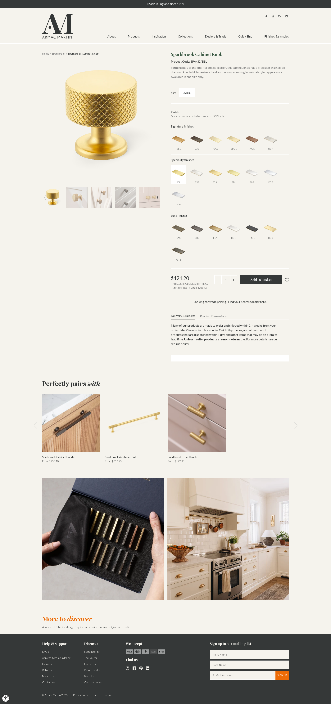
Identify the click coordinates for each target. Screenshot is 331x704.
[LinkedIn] (147, 668)
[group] (71, 428)
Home (45, 53)
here (263, 301)
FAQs (45, 651)
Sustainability (91, 651)
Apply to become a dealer (56, 657)
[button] (157, 197)
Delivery (47, 664)
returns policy (180, 344)
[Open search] (266, 16)
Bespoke (89, 676)
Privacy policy (80, 695)
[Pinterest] (141, 668)
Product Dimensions (213, 316)
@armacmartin (120, 627)
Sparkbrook (58, 53)
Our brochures (93, 682)
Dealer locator (92, 670)
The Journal (91, 657)
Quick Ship (245, 36)
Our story (90, 664)
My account (49, 676)
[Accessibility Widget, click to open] (6, 698)
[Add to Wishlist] (287, 280)
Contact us (48, 682)
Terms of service (103, 695)
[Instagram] (127, 668)
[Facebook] (134, 668)
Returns (47, 670)
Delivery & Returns (183, 315)
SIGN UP (282, 675)
